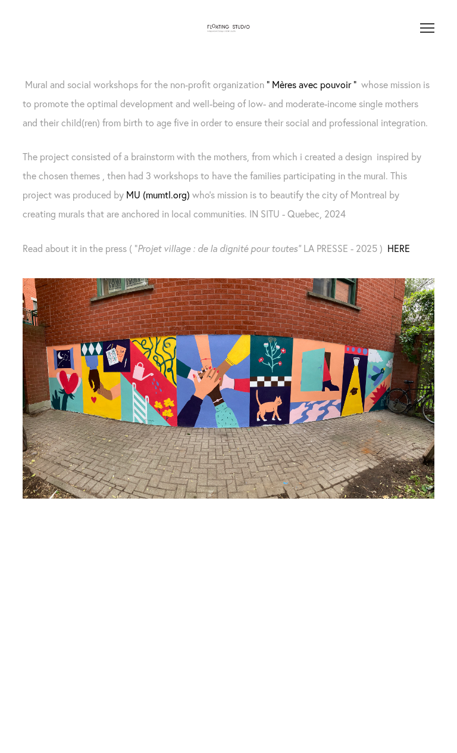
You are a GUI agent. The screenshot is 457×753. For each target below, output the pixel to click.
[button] (74, 570)
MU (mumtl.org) (158, 195)
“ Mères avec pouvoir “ (311, 85)
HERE (398, 248)
